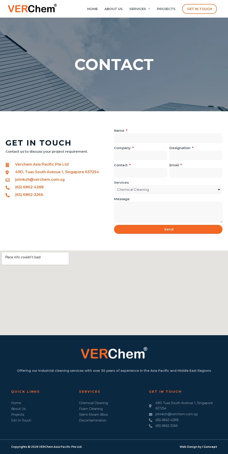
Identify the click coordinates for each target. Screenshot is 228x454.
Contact (121, 165)
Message (122, 199)
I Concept (209, 446)
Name (119, 130)
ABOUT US (113, 9)
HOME (92, 9)
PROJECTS (166, 9)
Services (121, 182)
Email (174, 165)
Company (123, 148)
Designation (180, 148)
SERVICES (137, 9)
